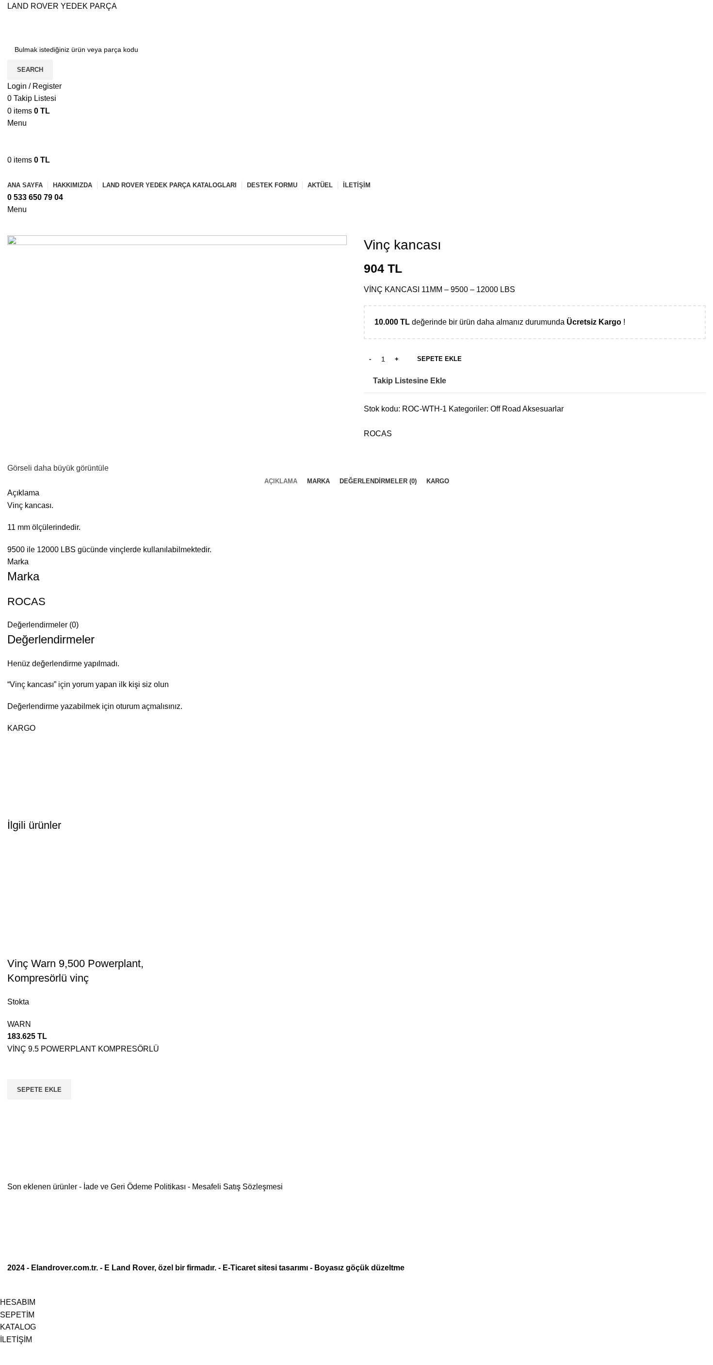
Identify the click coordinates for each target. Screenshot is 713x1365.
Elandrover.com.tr (63, 1268)
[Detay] (177, 348)
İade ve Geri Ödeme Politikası (134, 1187)
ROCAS (378, 433)
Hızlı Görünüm (19, 1112)
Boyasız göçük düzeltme (359, 1268)
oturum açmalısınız (148, 706)
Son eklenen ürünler (42, 1187)
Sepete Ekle (439, 358)
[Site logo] (80, 25)
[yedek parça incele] (89, 899)
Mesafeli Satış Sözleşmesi (237, 1187)
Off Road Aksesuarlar (527, 409)
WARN (19, 1024)
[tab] (280, 481)
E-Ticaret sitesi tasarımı (265, 1268)
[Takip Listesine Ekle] (19, 1067)
